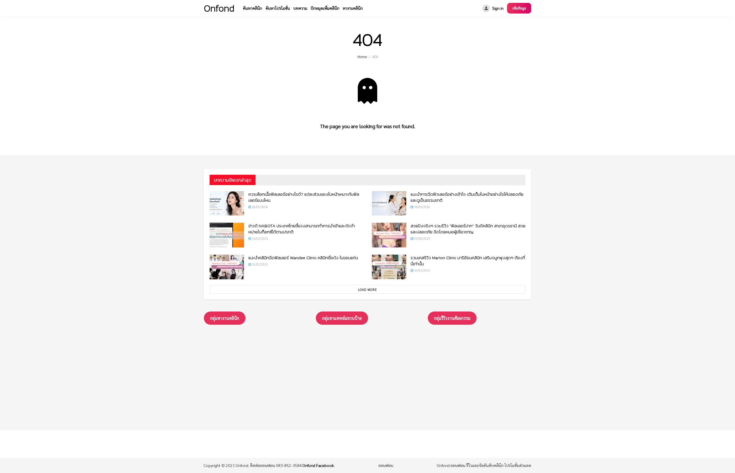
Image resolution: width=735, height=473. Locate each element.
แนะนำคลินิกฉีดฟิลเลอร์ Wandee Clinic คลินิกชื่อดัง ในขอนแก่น (303, 257)
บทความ (300, 8)
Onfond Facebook (318, 465)
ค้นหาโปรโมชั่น (278, 8)
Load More (367, 289)
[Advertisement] (367, 376)
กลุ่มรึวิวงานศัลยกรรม (452, 318)
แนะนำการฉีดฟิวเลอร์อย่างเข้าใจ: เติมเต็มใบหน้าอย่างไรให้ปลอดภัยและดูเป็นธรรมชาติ (467, 197)
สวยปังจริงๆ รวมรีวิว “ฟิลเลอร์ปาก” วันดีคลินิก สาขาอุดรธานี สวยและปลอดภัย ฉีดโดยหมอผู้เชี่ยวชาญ (468, 228)
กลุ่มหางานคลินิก (224, 318)
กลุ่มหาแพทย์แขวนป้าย (342, 318)
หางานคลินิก (353, 8)
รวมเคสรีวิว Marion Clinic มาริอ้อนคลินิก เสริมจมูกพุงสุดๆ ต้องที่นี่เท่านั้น (468, 260)
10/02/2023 (259, 264)
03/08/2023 (421, 238)
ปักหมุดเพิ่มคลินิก (325, 8)
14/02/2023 (259, 238)
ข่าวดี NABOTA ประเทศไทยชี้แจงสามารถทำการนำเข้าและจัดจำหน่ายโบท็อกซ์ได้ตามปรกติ (301, 228)
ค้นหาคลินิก (252, 8)
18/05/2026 (259, 207)
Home (362, 56)
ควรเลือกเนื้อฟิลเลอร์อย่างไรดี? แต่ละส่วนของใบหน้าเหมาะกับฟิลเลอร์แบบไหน (303, 197)
